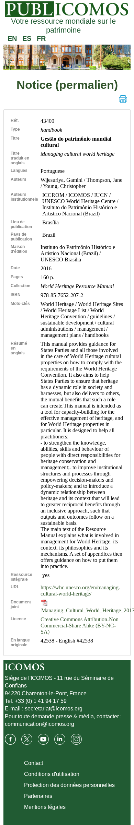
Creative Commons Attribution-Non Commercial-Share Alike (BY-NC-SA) (80, 625)
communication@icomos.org (39, 724)
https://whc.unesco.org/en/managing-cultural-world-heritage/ (80, 591)
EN (12, 38)
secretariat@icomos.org (53, 708)
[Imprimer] (123, 99)
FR (41, 38)
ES (26, 38)
